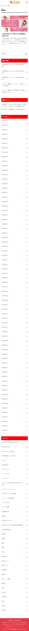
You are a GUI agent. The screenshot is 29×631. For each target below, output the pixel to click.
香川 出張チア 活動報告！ (8, 109)
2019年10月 (5, 403)
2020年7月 (5, 363)
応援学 (3, 574)
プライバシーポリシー (18, 626)
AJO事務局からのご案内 (8, 455)
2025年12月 (5, 147)
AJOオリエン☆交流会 (8, 451)
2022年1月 (5, 287)
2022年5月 (5, 269)
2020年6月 (5, 367)
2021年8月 (5, 309)
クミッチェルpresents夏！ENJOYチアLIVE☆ (12, 483)
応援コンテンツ (7, 624)
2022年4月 (5, 273)
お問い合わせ (9, 626)
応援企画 (4, 570)
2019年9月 (5, 408)
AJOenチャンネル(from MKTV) (10, 442)
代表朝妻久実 (5, 511)
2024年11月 (5, 174)
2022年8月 (5, 255)
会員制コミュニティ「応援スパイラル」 (11, 622)
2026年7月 (5, 121)
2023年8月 (5, 210)
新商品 (3, 583)
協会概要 (10, 620)
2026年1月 (5, 143)
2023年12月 (5, 201)
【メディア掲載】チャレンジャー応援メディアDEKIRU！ (13, 84)
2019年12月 (5, 394)
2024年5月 (5, 188)
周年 (3, 543)
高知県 (3, 610)
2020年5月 (5, 372)
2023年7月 (5, 215)
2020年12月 (5, 340)
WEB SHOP (22, 624)
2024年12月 (5, 170)
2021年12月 (5, 291)
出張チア (4, 534)
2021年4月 (5, 322)
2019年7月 (5, 417)
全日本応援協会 (6, 529)
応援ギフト (5, 565)
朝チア (3, 587)
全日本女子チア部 (7, 520)
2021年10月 (5, 300)
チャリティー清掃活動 (8, 498)
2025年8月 (5, 156)
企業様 (3, 516)
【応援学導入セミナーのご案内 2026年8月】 (13, 65)
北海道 (3, 538)
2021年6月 (5, 318)
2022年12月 (5, 237)
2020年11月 (5, 345)
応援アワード (5, 561)
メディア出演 (5, 502)
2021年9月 (5, 304)
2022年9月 (5, 251)
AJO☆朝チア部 (6, 447)
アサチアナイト (6, 469)
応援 (3, 552)
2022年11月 (5, 242)
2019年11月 (5, 399)
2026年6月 (5, 125)
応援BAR (4, 556)
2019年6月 (5, 421)
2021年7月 (5, 313)
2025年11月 (5, 152)
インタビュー (5, 478)
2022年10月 (5, 246)
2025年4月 (5, 165)
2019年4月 (5, 430)
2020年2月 (5, 385)
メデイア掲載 (5, 507)
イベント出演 (5, 473)
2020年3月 (5, 381)
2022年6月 (5, 264)
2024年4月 (5, 192)
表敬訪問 (4, 596)
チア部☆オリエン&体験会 (9, 493)
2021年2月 (5, 331)
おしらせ (4, 460)
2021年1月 (5, 336)
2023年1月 (5, 233)
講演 (3, 601)
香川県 (3, 605)
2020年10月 (5, 349)
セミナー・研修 (15, 624)
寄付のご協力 (24, 622)
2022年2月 (5, 282)
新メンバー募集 (6, 579)
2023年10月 (5, 206)
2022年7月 (5, 260)
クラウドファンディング (8, 489)
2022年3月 (5, 278)
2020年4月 (5, 376)
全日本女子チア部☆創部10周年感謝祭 (12, 525)
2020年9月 (5, 354)
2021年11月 (5, 295)
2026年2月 (5, 138)
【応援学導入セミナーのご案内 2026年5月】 (13, 78)
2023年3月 (5, 224)
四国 (3, 547)
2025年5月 (5, 161)
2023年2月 (5, 228)
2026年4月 (5, 129)
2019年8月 (5, 412)
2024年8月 (5, 183)
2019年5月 (5, 426)
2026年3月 (5, 134)
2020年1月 (5, 390)
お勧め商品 (5, 464)
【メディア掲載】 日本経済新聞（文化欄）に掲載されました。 (13, 91)
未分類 (3, 592)
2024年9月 (5, 179)
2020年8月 (5, 358)
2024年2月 (5, 197)
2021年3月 (5, 327)
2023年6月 (5, 219)
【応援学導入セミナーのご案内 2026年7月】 (13, 72)
